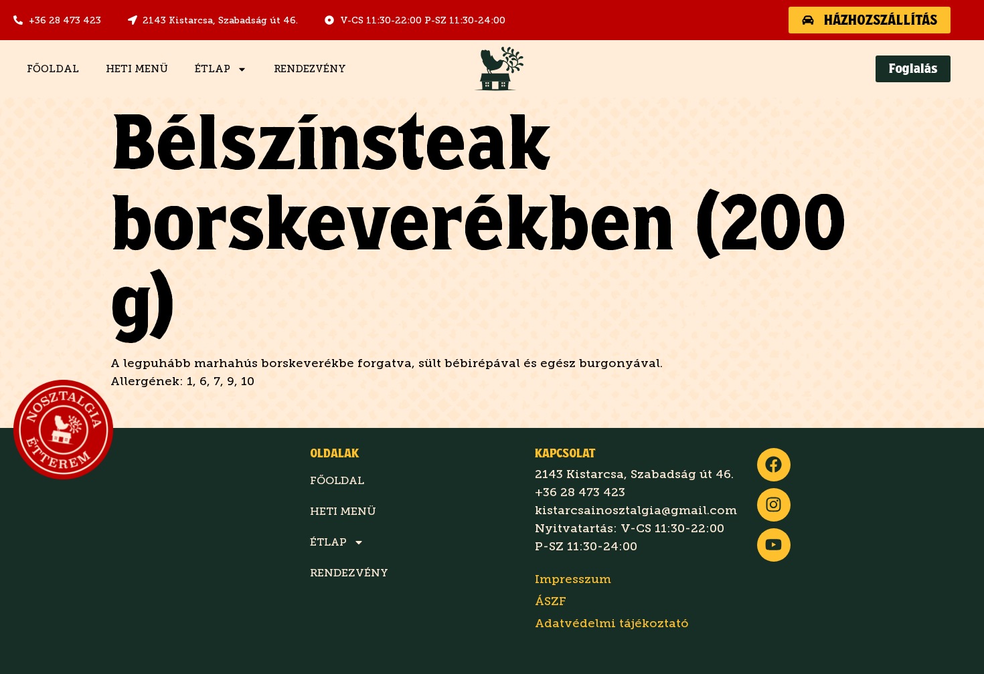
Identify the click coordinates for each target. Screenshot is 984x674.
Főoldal (53, 69)
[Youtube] (774, 545)
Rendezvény (310, 69)
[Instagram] (774, 505)
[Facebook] (774, 464)
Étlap (212, 69)
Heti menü (137, 69)
